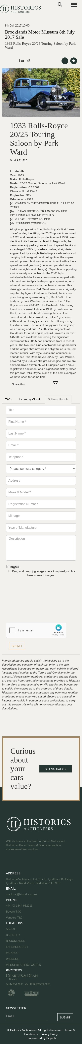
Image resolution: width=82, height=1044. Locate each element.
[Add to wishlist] (73, 60)
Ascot (11, 928)
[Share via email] (56, 384)
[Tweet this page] (39, 384)
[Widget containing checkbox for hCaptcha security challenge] (36, 630)
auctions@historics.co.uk (21, 894)
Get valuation (55, 769)
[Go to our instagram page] (48, 384)
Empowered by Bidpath (41, 1038)
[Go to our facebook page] (10, 861)
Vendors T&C (14, 917)
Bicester (13, 934)
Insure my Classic (30, 399)
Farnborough (17, 946)
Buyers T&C (13, 911)
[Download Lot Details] (65, 60)
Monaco (12, 952)
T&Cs (8, 399)
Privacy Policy (49, 1034)
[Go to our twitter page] (18, 861)
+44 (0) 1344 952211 (19, 905)
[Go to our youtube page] (26, 861)
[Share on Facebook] (31, 384)
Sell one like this (58, 399)
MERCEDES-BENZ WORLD (23, 964)
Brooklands (15, 940)
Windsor (12, 958)
